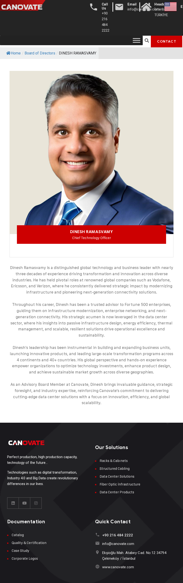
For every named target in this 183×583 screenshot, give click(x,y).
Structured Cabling (115, 468)
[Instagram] (36, 503)
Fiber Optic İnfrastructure (120, 484)
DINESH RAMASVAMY (91, 231)
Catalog (18, 535)
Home (16, 53)
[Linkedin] (13, 503)
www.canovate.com (118, 567)
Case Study (20, 550)
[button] (147, 40)
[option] (91, 159)
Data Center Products (117, 492)
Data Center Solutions (117, 476)
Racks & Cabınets (114, 460)
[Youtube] (24, 503)
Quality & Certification (29, 542)
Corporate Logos (25, 558)
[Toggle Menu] (136, 40)
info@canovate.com (118, 544)
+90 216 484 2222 (117, 535)
